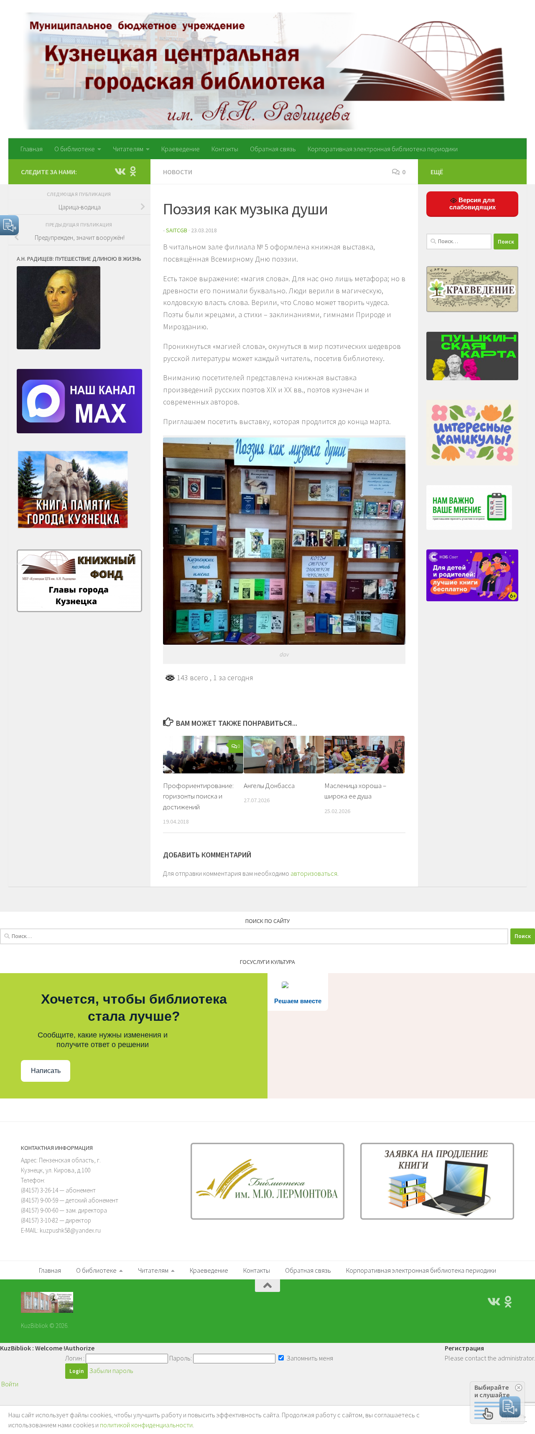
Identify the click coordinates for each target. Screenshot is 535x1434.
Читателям (128, 149)
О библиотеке (74, 149)
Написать (46, 1070)
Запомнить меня (309, 1358)
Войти (9, 1384)
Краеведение (180, 149)
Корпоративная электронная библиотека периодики (383, 149)
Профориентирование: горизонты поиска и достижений (198, 796)
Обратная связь (273, 149)
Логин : (74, 1358)
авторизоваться (313, 873)
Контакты (224, 149)
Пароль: (180, 1358)
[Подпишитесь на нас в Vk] (120, 171)
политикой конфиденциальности (146, 1425)
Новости (177, 172)
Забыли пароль (111, 1370)
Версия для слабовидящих (472, 203)
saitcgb (176, 230)
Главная (31, 149)
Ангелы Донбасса (269, 785)
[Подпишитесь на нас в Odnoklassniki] (133, 171)
